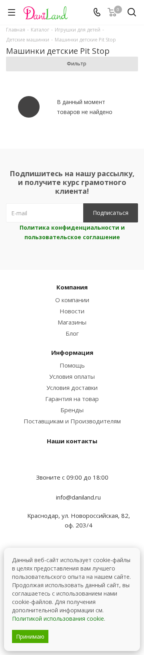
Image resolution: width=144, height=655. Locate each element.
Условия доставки (72, 387)
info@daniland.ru (78, 497)
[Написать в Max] (72, 461)
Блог (72, 333)
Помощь (72, 365)
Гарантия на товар (72, 399)
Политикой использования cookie (58, 618)
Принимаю (30, 636)
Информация (72, 352)
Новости (72, 311)
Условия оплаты (72, 376)
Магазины (72, 322)
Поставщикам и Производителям (72, 421)
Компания (72, 287)
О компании (72, 300)
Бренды (72, 410)
